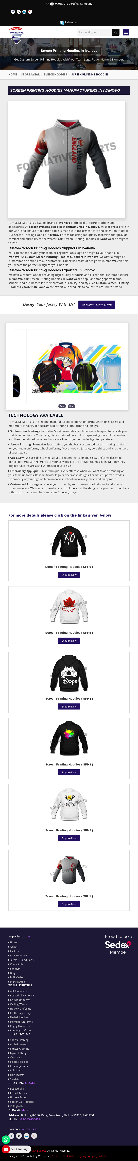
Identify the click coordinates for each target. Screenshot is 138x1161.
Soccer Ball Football (21, 1101)
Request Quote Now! (97, 305)
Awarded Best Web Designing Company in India (79, 1156)
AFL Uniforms (18, 991)
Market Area (17, 981)
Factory (14, 951)
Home (12, 74)
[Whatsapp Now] (6, 1139)
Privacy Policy (18, 955)
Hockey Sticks (17, 1097)
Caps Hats (15, 1057)
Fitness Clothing (19, 1048)
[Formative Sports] (16, 35)
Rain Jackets (16, 1074)
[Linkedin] (24, 12)
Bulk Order (16, 977)
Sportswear (30, 74)
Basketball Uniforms (21, 995)
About (13, 946)
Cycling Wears (18, 1004)
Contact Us (16, 964)
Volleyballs (16, 1106)
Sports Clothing (18, 1039)
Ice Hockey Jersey (20, 1013)
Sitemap (14, 968)
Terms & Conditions (21, 959)
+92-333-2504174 (31, 1119)
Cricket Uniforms (19, 999)
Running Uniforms (20, 1030)
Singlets (14, 1079)
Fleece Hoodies (55, 74)
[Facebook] (13, 12)
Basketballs (16, 1088)
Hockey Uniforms (20, 1008)
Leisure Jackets (18, 1066)
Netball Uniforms (20, 1017)
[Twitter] (19, 12)
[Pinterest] (30, 12)
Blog (12, 973)
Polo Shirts (16, 1070)
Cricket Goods (18, 1093)
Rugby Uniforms (19, 1026)
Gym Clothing (17, 1053)
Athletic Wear (17, 1044)
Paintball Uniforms (21, 1021)
